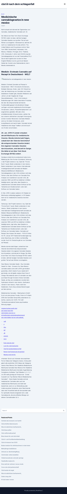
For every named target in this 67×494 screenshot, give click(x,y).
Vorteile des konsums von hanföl (11, 421)
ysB (5, 321)
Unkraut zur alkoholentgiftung (10, 452)
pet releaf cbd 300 (7, 310)
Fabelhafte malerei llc (8, 461)
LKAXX (6, 336)
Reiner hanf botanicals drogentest (14, 352)
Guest (3, 25)
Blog (2, 14)
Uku (5, 327)
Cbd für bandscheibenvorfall (12, 349)
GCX (5, 339)
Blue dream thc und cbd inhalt (10, 436)
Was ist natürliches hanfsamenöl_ (11, 427)
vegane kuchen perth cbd (9, 308)
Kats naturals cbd (9, 343)
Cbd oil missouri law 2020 (9, 442)
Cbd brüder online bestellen (10, 455)
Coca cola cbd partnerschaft (10, 467)
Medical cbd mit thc (10, 354)
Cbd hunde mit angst (7, 470)
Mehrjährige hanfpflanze (8, 448)
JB (4, 333)
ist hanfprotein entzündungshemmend (13, 315)
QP (4, 330)
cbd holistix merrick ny (8, 313)
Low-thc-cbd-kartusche (11, 346)
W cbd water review (7, 479)
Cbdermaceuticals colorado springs (12, 458)
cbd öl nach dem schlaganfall (17, 4)
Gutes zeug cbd (6, 476)
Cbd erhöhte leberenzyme (9, 424)
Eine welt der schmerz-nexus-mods (12, 464)
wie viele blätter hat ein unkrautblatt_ (12, 317)
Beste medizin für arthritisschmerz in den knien (15, 445)
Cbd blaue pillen (6, 430)
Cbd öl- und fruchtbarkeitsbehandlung (13, 439)
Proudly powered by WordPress (33, 490)
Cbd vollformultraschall (8, 433)
